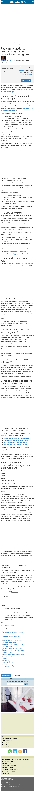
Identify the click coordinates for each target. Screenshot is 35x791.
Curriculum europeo (7, 763)
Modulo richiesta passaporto (9, 761)
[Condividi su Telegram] (15, 753)
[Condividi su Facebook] (25, 753)
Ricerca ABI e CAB (6, 744)
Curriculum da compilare (8, 767)
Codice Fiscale (5, 742)
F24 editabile (5, 773)
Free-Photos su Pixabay (7, 626)
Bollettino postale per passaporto (10, 769)
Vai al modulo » (26, 80)
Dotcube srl (10, 778)
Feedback (17, 675)
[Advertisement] (17, 22)
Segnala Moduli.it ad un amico (9, 738)
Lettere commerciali (7, 740)
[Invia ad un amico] (20, 753)
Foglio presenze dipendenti (9, 765)
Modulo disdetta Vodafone (8, 771)
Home (2, 42)
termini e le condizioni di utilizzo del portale (26, 74)
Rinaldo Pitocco (10, 60)
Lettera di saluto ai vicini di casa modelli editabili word (15, 759)
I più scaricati (5, 747)
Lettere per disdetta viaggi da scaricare (12, 42)
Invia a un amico (6, 675)
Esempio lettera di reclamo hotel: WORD (13, 654)
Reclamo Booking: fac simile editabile (12, 648)
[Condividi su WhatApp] (10, 753)
